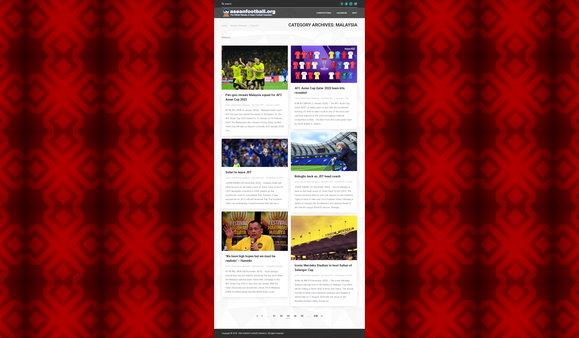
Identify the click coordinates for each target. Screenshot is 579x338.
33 (288, 316)
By (258, 105)
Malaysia (246, 105)
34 (295, 316)
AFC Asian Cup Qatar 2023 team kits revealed (320, 90)
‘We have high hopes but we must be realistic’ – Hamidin (250, 258)
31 (274, 316)
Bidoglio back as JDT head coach (318, 176)
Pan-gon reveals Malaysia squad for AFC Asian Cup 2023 (253, 97)
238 (316, 316)
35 (302, 316)
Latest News (236, 105)
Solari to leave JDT (238, 172)
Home (224, 25)
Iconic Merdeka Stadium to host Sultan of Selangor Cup (323, 268)
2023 (297, 182)
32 (281, 316)
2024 (227, 105)
